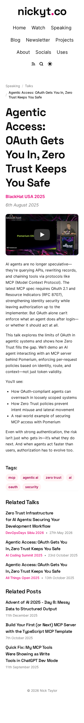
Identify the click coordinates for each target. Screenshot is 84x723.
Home (19, 28)
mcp (11, 477)
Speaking (61, 28)
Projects (65, 40)
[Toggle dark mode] (50, 64)
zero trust (53, 477)
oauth (13, 487)
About (23, 52)
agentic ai (30, 477)
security (31, 487)
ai (70, 477)
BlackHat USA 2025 (25, 196)
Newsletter (38, 40)
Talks (29, 86)
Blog (15, 40)
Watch (38, 28)
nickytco (42, 11)
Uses (62, 52)
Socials (43, 52)
